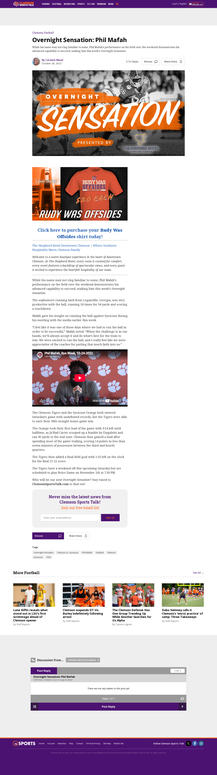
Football (56, 3)
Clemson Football (43, 32)
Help (71, 743)
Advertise (62, 743)
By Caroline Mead (52, 60)
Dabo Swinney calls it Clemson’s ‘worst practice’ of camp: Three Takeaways (182, 613)
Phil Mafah (87, 552)
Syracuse (38, 557)
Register (183, 3)
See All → (198, 572)
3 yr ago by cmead (65, 680)
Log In (174, 3)
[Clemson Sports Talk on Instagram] (201, 743)
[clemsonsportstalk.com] (25, 4)
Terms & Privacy (93, 743)
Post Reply (44, 670)
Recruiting (69, 3)
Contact (79, 743)
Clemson (111, 552)
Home (41, 743)
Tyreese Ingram (124, 624)
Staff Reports (23, 624)
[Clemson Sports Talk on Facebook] (194, 743)
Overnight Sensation (44, 552)
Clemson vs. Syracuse (67, 552)
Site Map (107, 743)
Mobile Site (119, 743)
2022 (48, 557)
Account (51, 743)
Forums (46, 3)
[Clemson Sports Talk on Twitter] (188, 743)
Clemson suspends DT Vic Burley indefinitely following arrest (83, 613)
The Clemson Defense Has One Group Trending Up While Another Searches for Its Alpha (131, 615)
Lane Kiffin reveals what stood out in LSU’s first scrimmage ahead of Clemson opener (30, 615)
